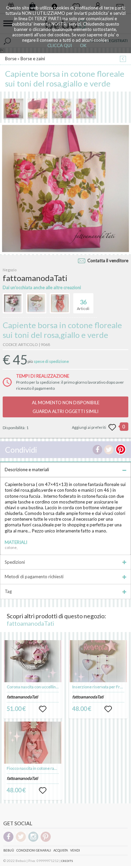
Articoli (83, 304)
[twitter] (21, 840)
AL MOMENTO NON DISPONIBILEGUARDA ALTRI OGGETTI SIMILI (65, 407)
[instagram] (33, 840)
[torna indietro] (123, 59)
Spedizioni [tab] (15, 562)
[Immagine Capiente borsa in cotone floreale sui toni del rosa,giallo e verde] (13, 108)
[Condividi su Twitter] (109, 450)
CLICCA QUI (59, 45)
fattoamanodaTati (30, 623)
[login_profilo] (42, 709)
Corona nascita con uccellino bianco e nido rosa (49, 686)
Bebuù (8, 850)
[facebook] (8, 840)
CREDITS (67, 861)
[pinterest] (46, 840)
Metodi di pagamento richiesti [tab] (34, 576)
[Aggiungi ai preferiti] (112, 427)
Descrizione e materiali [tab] (27, 469)
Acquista (60, 850)
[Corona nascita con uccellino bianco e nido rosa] (32, 661)
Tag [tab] (8, 591)
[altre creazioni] (13, 303)
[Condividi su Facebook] (97, 450)
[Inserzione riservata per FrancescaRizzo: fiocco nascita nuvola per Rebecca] (98, 661)
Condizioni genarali (33, 850)
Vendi (75, 850)
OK (83, 45)
